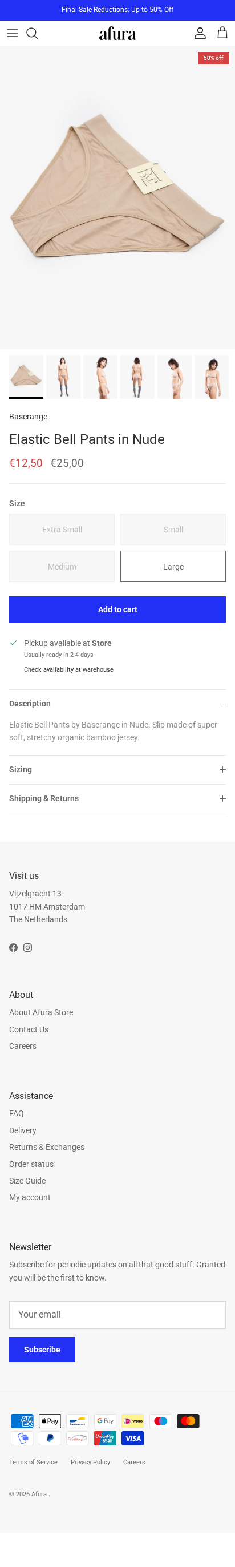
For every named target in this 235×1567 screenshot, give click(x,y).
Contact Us (28, 1029)
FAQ (16, 1113)
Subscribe (42, 1349)
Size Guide (27, 1180)
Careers (23, 1046)
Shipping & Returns (44, 798)
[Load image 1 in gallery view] (117, 197)
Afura (39, 1494)
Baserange (28, 416)
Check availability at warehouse (69, 669)
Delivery (23, 1130)
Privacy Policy (90, 1462)
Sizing (20, 769)
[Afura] (117, 32)
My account (30, 1197)
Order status (31, 1164)
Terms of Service (33, 1462)
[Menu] (12, 33)
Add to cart (117, 609)
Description (30, 703)
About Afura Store (41, 1012)
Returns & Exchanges (46, 1147)
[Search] (37, 33)
